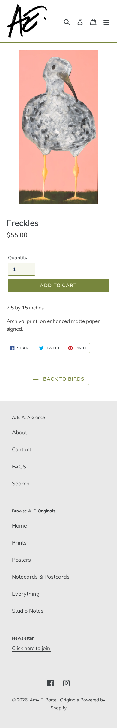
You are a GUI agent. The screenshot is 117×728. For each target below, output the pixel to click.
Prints (19, 542)
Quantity (18, 257)
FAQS (19, 466)
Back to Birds (63, 379)
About (19, 432)
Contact (21, 449)
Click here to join (31, 648)
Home (19, 525)
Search (21, 483)
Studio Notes (28, 610)
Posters (21, 559)
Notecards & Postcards (41, 576)
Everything (26, 593)
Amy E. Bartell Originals (54, 700)
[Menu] (106, 21)
